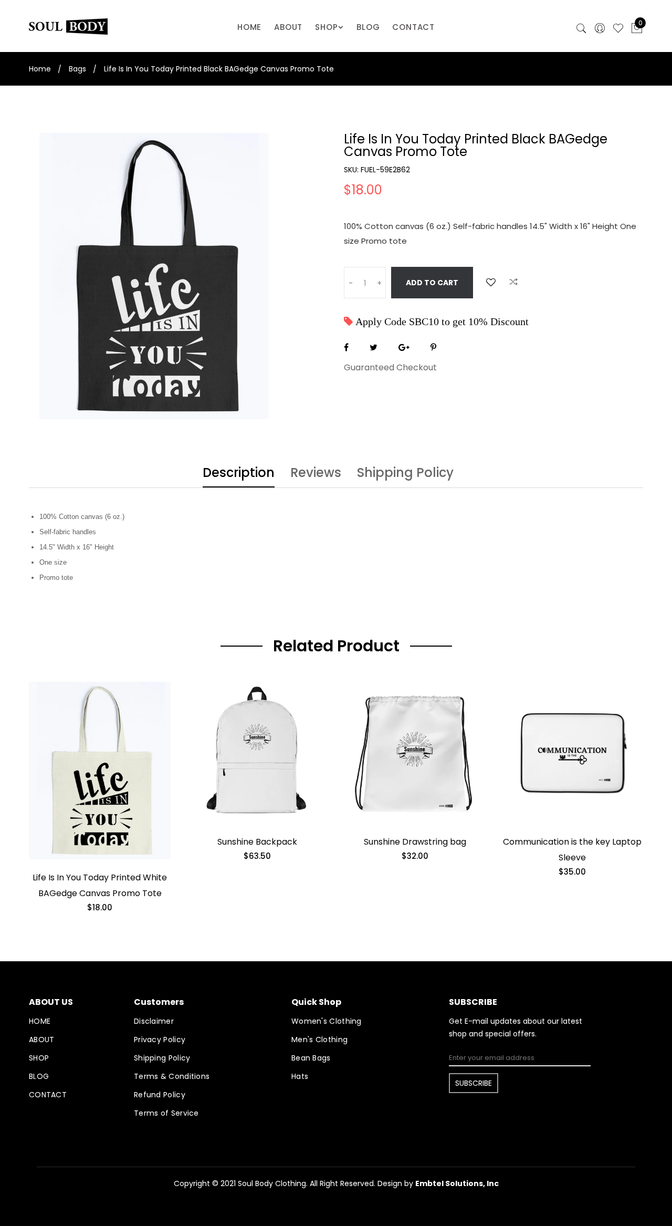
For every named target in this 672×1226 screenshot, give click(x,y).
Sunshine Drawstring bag (415, 842)
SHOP (326, 27)
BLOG (368, 27)
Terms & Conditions (171, 1076)
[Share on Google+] (404, 347)
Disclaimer (154, 1021)
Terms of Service (166, 1113)
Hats (299, 1076)
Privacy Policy (159, 1039)
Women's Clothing (326, 1021)
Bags (77, 69)
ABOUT (288, 27)
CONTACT (413, 27)
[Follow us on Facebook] (346, 347)
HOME (249, 27)
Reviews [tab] (315, 473)
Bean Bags (311, 1058)
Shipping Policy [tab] (405, 473)
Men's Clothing (319, 1039)
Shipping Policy (162, 1058)
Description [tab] (239, 473)
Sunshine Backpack (257, 842)
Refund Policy (159, 1094)
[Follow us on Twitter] (373, 347)
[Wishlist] (491, 282)
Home (40, 69)
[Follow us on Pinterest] (433, 347)
